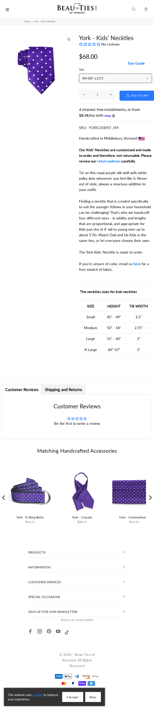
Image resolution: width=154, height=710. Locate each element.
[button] (90, 44)
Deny (93, 697)
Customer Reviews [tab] (21, 389)
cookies (37, 695)
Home (27, 21)
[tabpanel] (77, 416)
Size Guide (136, 63)
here (137, 264)
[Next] (150, 498)
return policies (109, 161)
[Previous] (4, 498)
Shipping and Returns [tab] (63, 389)
